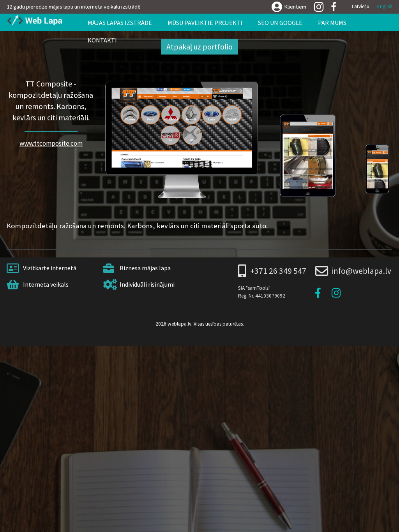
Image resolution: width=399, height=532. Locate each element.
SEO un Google (280, 22)
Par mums (332, 22)
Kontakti (102, 40)
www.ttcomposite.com (51, 143)
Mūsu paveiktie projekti (205, 22)
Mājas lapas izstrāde (120, 22)
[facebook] (334, 6)
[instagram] (319, 7)
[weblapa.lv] (37, 21)
